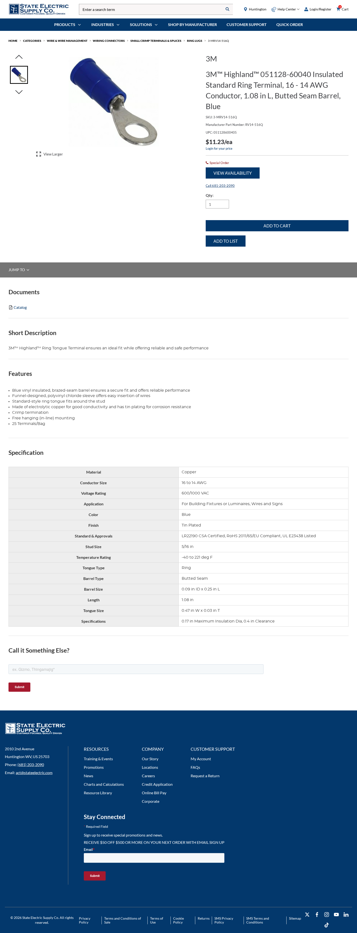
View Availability (232, 173)
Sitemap (295, 918)
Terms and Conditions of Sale (122, 920)
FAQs (195, 767)
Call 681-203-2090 (220, 186)
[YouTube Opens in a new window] (336, 914)
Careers (148, 775)
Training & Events (98, 758)
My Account (201, 758)
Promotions (94, 767)
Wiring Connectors (109, 41)
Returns (204, 918)
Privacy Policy (84, 920)
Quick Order (289, 24)
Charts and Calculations (104, 784)
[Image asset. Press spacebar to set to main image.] (19, 75)
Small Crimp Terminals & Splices (155, 41)
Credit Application (157, 784)
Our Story (150, 758)
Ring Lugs (194, 41)
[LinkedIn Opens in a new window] (346, 914)
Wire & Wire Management (67, 41)
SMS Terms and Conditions (257, 920)
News (88, 775)
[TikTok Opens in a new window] (326, 925)
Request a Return (205, 775)
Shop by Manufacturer (192, 24)
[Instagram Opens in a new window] (326, 914)
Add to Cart (277, 225)
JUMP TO (17, 270)
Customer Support (247, 24)
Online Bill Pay (154, 792)
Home (12, 41)
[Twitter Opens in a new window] (307, 914)
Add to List (225, 241)
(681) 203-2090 (30, 764)
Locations (150, 767)
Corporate (150, 801)
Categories (32, 41)
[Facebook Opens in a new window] (316, 914)
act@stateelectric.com (34, 772)
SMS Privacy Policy (223, 920)
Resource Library (98, 792)
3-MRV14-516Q (218, 41)
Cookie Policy (178, 920)
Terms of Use (156, 920)
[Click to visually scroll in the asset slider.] (18, 57)
